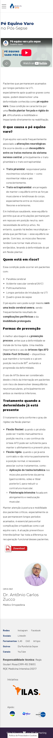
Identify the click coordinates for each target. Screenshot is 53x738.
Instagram (23, 630)
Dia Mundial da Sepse (28, 646)
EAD (28, 641)
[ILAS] (26, 690)
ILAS (20, 641)
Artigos (36, 641)
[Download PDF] (16, 548)
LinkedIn (22, 635)
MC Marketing (38, 732)
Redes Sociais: (7, 633)
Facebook (35, 630)
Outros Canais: (7, 649)
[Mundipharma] (41, 714)
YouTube (22, 651)
